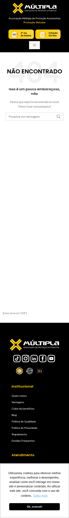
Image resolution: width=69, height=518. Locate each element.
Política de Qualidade (24, 421)
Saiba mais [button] (40, 495)
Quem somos (19, 395)
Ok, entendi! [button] (34, 506)
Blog (14, 415)
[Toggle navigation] (34, 45)
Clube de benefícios (23, 408)
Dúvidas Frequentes (23, 440)
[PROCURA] (58, 116)
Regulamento (19, 434)
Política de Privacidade (24, 427)
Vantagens (18, 402)
